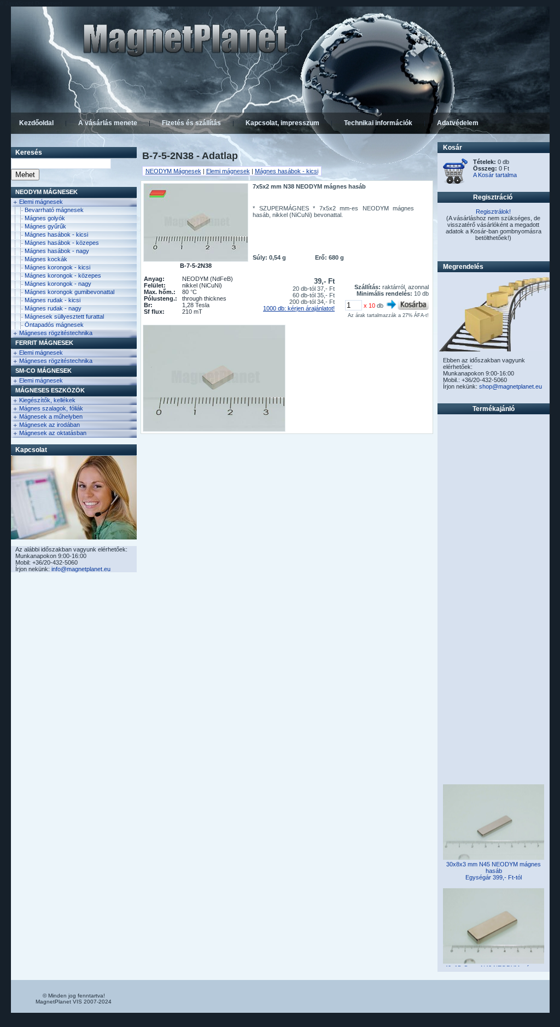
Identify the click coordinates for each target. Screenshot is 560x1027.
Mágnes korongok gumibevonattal (69, 292)
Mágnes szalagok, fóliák (51, 408)
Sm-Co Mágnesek (43, 370)
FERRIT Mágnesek (44, 342)
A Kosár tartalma (495, 175)
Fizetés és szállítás (191, 123)
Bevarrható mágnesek (54, 210)
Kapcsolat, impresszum (282, 123)
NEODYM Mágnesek (46, 192)
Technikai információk (378, 123)
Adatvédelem (458, 123)
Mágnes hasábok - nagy (57, 251)
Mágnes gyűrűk (45, 226)
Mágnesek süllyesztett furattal (64, 316)
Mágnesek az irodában (49, 424)
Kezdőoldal (36, 123)
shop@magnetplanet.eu (510, 386)
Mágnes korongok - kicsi (57, 267)
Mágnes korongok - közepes (63, 275)
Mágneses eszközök (50, 390)
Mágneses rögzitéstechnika (55, 333)
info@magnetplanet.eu (80, 569)
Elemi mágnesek (41, 201)
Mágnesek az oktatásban (52, 433)
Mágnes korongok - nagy (58, 283)
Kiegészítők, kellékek (47, 400)
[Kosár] (455, 182)
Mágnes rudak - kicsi (52, 300)
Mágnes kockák (46, 259)
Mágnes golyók (45, 218)
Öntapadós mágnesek (54, 324)
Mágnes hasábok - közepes (62, 242)
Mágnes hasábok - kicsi (56, 234)
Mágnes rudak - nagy (53, 308)
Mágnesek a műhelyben (51, 416)
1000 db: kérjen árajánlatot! (299, 308)
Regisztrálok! (493, 211)
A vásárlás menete (107, 123)
